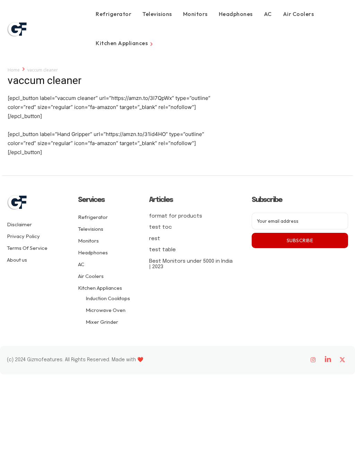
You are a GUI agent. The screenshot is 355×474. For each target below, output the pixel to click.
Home (14, 70)
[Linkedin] (328, 360)
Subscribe (300, 240)
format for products (175, 216)
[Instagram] (313, 360)
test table (162, 250)
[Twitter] (342, 360)
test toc (160, 227)
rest (154, 239)
